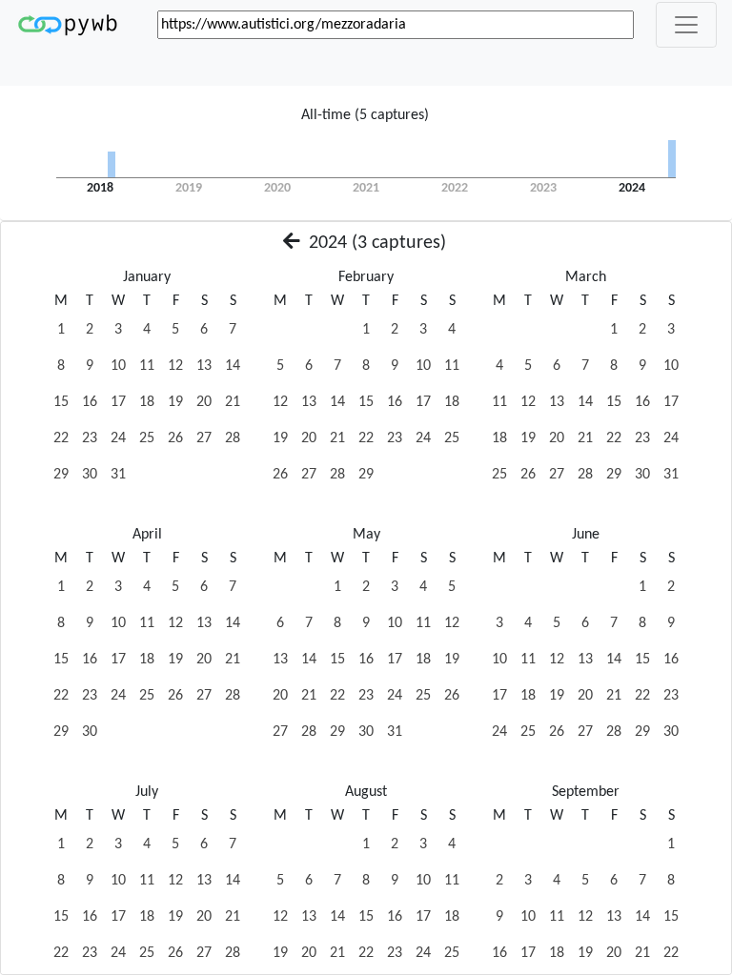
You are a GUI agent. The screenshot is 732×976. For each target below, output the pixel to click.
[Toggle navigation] (686, 25)
